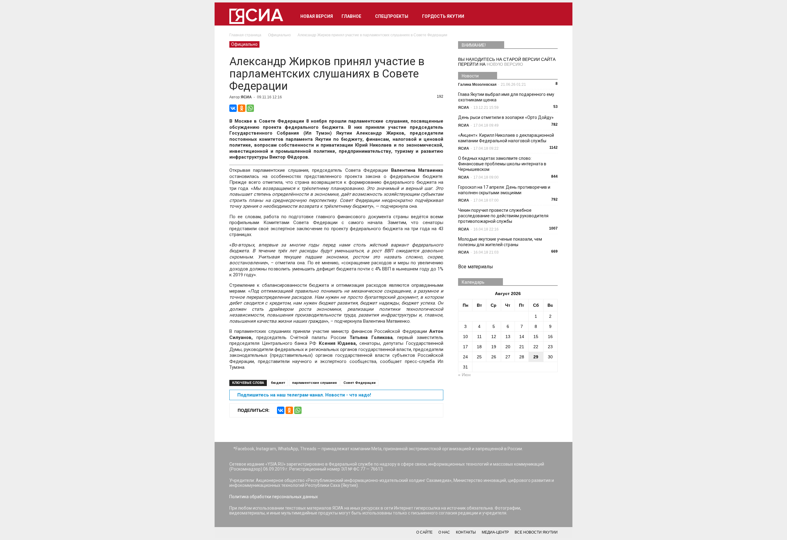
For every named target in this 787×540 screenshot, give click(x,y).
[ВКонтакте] (233, 108)
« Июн (464, 374)
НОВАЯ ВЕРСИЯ (316, 16)
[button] (550, 16)
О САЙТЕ (424, 532)
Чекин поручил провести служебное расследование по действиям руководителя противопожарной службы (503, 216)
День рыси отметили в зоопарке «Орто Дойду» (506, 117)
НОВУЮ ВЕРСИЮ (505, 64)
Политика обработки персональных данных (273, 496)
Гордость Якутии (443, 16)
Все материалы (475, 267)
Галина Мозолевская (477, 84)
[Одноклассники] (241, 108)
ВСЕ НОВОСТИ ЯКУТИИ (536, 532)
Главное (351, 16)
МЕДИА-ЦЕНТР (495, 532)
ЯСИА (246, 97)
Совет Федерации (359, 383)
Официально (244, 44)
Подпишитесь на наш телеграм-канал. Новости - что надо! (304, 395)
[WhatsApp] (250, 108)
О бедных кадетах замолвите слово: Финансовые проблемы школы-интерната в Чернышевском (502, 164)
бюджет (278, 383)
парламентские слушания (314, 383)
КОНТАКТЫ (466, 532)
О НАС (444, 532)
